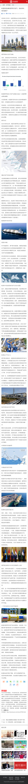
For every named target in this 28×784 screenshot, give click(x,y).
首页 (4, 5)
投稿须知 (17, 777)
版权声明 (11, 777)
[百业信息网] (0, 5)
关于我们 (5, 777)
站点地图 (17, 779)
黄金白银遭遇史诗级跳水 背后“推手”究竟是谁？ (17, 719)
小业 (4, 13)
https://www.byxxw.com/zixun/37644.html (16, 712)
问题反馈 (11, 779)
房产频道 (8, 5)
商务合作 (23, 777)
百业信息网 (21, 781)
